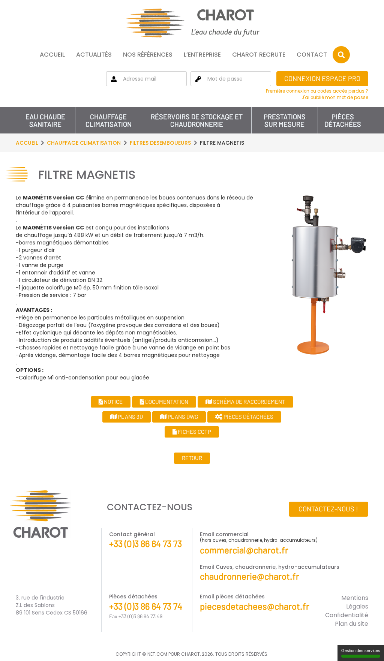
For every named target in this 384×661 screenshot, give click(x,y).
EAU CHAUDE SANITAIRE (45, 120)
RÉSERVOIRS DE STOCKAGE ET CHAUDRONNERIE (197, 120)
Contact (312, 54)
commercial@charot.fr (244, 549)
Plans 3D (130, 416)
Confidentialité (346, 615)
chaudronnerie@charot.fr (249, 576)
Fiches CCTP (194, 431)
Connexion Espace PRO (322, 78)
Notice (113, 401)
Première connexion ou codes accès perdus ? (317, 91)
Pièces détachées (342, 120)
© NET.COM (154, 654)
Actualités (94, 54)
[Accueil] (192, 22)
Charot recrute (258, 54)
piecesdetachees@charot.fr (254, 606)
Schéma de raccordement (248, 401)
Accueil (52, 54)
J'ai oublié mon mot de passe (335, 97)
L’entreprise (202, 54)
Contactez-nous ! (328, 509)
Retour (192, 457)
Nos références (147, 54)
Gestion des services (360, 650)
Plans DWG (182, 416)
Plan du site (351, 623)
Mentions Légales (354, 602)
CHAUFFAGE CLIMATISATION (109, 120)
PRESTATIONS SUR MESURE (285, 120)
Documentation (166, 401)
